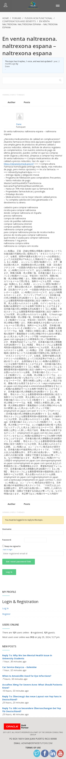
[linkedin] (52, 753)
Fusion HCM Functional (38, 18)
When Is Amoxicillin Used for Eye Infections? (26, 675)
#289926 (60, 110)
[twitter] (36, 753)
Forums (16, 18)
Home (5, 18)
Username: (7, 529)
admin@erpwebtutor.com (36, 743)
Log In (9, 572)
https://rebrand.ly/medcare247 (19, 163)
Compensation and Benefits (19, 21)
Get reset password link (18, 561)
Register (6, 614)
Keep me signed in (13, 546)
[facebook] (45, 753)
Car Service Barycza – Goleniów (19, 667)
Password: (6, 540)
